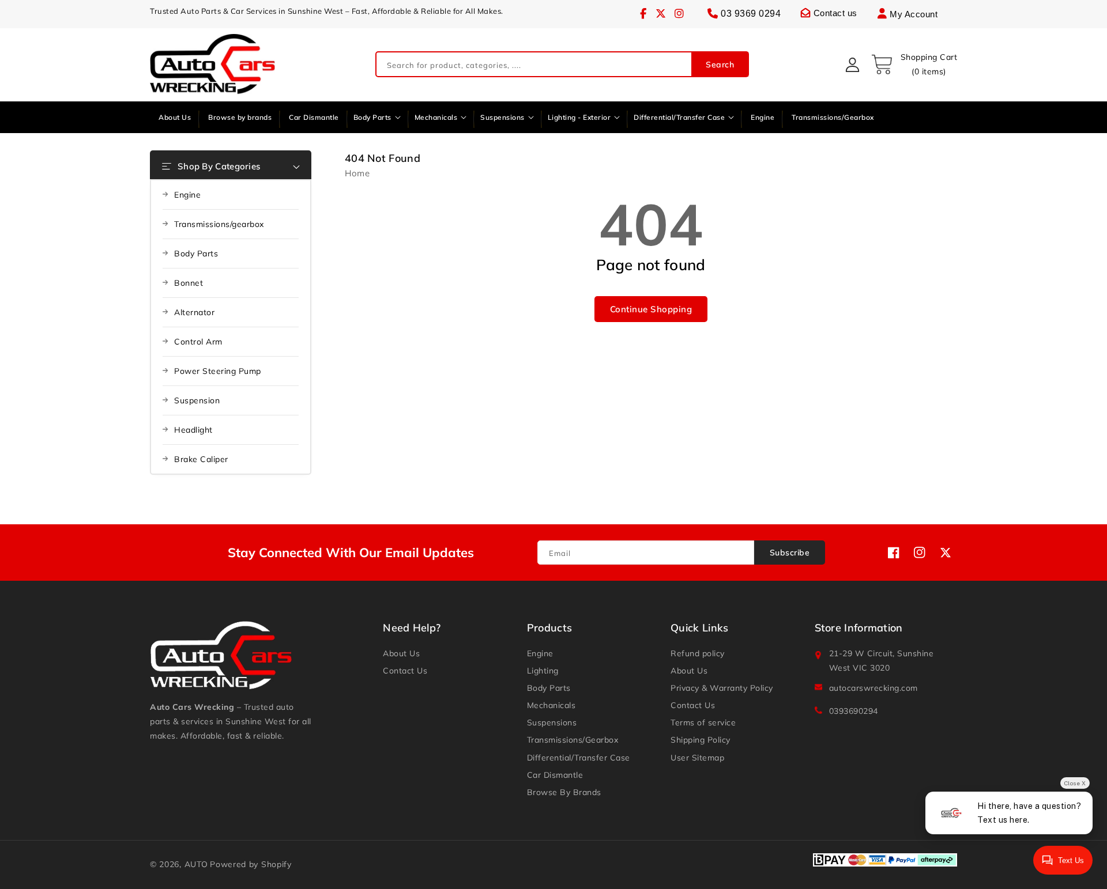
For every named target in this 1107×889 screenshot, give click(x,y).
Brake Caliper (201, 459)
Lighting (543, 670)
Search (720, 64)
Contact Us (405, 670)
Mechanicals (551, 705)
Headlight (193, 430)
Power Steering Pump (217, 371)
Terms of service (703, 722)
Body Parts (196, 253)
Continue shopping (651, 309)
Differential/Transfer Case (578, 757)
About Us (401, 653)
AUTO (196, 864)
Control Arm (198, 341)
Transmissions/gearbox (219, 224)
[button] (914, 64)
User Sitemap (697, 757)
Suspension (197, 400)
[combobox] (562, 65)
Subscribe (790, 552)
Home (357, 173)
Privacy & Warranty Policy (722, 688)
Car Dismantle (555, 775)
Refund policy (698, 653)
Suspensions (552, 722)
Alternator (194, 312)
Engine (187, 195)
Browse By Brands (564, 792)
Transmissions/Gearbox (573, 740)
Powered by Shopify (251, 864)
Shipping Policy (701, 740)
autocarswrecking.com (873, 688)
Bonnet (188, 283)
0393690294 (853, 711)
